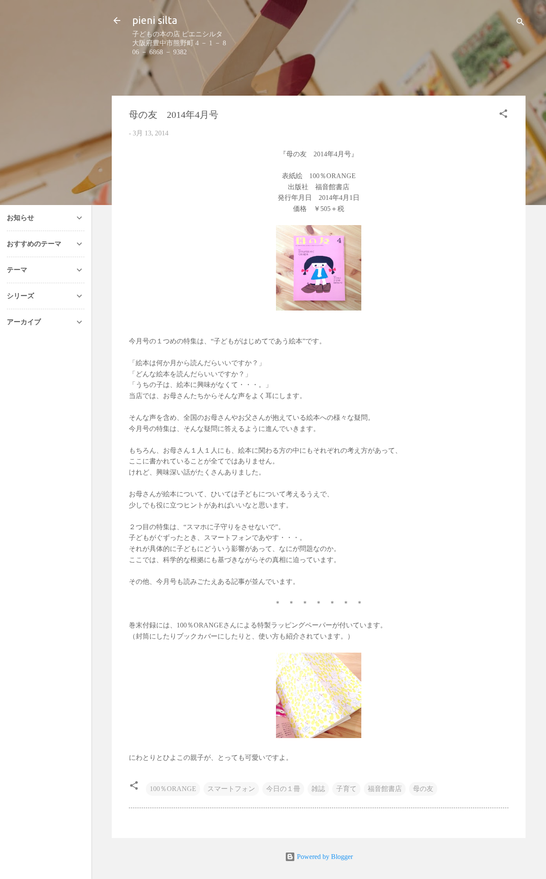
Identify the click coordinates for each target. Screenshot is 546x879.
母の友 (423, 788)
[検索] (520, 23)
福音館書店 (385, 788)
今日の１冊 (283, 788)
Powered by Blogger (324, 856)
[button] (503, 115)
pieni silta (154, 20)
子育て (346, 788)
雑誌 (318, 788)
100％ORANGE (173, 788)
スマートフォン (231, 788)
